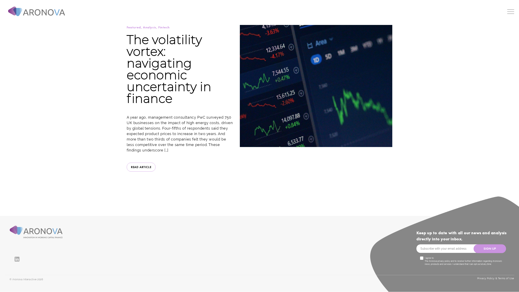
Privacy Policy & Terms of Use (495, 278)
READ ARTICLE (141, 167)
